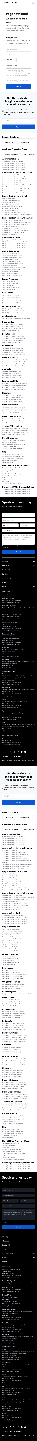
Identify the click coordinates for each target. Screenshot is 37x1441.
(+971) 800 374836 (16, 682)
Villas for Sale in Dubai (8, 198)
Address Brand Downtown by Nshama (13, 478)
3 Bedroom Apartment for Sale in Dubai (13, 167)
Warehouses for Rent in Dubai (11, 269)
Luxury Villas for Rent (8, 289)
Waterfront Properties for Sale (11, 234)
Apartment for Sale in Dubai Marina (12, 324)
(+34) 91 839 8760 (8, 703)
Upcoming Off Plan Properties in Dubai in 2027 (16, 491)
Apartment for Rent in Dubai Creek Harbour (15, 421)
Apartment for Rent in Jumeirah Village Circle (15, 430)
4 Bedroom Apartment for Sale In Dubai (13, 169)
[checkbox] (3, 110)
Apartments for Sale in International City (14, 387)
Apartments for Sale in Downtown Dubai (14, 177)
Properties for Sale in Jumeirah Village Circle (15, 224)
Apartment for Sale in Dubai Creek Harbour (15, 419)
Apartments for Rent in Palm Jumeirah (13, 338)
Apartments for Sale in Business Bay (13, 348)
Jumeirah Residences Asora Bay (11, 474)
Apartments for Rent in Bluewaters (12, 395)
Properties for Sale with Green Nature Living (15, 230)
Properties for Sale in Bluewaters (12, 401)
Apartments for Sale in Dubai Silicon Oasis (14, 183)
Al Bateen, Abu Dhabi (11, 154)
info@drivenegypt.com (10, 719)
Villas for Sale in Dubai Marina (10, 330)
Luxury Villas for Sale (8, 285)
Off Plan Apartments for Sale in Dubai (13, 309)
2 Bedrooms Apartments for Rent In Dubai (14, 244)
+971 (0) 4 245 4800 (9, 598)
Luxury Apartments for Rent (10, 287)
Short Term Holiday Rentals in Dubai (12, 275)
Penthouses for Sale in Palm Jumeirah (13, 303)
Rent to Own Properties (9, 442)
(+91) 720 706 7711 (9, 731)
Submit (18, 86)
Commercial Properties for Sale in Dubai (14, 212)
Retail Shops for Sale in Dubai (10, 208)
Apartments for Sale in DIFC (10, 175)
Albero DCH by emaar (8, 481)
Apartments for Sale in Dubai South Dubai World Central (16, 186)
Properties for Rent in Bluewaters (12, 399)
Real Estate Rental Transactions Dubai (13, 444)
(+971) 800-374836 (16, 600)
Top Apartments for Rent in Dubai (12, 255)
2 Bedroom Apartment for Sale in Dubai (13, 165)
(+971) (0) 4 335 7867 (9, 651)
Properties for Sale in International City (13, 389)
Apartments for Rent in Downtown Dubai (14, 360)
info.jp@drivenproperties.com (12, 744)
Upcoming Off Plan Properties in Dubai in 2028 (16, 493)
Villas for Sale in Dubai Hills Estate (12, 413)
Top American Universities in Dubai (12, 458)
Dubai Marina (9, 142)
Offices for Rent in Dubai (9, 265)
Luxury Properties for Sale (10, 281)
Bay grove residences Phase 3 (11, 468)
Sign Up (18, 127)
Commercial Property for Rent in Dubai (13, 267)
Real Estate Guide (7, 462)
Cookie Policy (31, 760)
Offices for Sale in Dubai (9, 202)
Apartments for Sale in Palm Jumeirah (13, 192)
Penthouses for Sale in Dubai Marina (13, 301)
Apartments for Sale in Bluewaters (12, 397)
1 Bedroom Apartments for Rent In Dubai (14, 242)
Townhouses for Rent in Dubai (11, 261)
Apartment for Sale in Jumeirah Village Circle (15, 428)
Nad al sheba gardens (8, 470)
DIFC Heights (6, 480)
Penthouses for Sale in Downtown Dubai (14, 299)
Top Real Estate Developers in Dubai (13, 448)
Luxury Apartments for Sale (10, 283)
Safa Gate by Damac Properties (11, 476)
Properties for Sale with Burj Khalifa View (14, 228)
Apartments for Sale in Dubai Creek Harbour (15, 179)
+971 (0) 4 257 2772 (9, 640)
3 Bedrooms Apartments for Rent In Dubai (14, 246)
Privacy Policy (17, 760)
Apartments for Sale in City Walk (11, 377)
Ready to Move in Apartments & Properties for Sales (17, 318)
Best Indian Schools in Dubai (10, 454)
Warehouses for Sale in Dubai (10, 210)
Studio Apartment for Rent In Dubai (12, 240)
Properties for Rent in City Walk (11, 257)
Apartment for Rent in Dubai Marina (12, 326)
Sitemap (24, 760)
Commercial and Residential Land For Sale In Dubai (17, 214)
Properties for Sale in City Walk (11, 373)
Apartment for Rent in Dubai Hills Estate (14, 409)
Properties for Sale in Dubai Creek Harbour (14, 422)
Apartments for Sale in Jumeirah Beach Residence (17, 189)
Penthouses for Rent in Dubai (11, 253)
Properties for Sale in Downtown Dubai (13, 366)
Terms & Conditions (7, 760)
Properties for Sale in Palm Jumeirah (12, 340)
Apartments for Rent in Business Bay (13, 350)
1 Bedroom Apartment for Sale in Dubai (13, 163)
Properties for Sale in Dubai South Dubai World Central (18, 222)
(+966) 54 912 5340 (9, 691)
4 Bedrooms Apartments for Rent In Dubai (14, 248)
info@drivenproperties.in (11, 735)
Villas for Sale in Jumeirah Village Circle (13, 434)
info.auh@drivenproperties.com (13, 667)
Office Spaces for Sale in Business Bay (13, 354)
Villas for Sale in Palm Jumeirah (11, 342)
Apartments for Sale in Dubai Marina (12, 181)
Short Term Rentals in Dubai (10, 273)
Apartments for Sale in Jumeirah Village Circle (15, 191)
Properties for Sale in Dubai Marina (12, 220)
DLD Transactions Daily (9, 446)
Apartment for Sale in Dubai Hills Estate (14, 407)
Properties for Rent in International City (14, 385)
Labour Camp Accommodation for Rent (13, 440)
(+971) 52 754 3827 (9, 740)
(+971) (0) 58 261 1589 (10, 680)
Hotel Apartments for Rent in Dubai (12, 263)
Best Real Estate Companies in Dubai (13, 456)
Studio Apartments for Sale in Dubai (12, 161)
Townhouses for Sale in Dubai (11, 200)
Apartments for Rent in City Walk (12, 375)
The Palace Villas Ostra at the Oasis (13, 483)
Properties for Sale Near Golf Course (13, 232)
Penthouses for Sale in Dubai (10, 204)
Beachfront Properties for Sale (11, 226)
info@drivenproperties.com (12, 602)
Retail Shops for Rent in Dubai (11, 271)
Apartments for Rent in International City (14, 383)
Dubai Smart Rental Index (9, 460)
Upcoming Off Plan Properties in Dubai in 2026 (16, 489)
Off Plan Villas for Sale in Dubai (11, 313)
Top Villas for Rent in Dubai (10, 259)
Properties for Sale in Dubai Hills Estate (13, 411)
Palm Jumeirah (24, 142)
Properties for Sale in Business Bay (12, 352)
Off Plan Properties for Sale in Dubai (13, 311)
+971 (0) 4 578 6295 (9, 612)
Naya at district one (8, 472)
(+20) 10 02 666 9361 (9, 715)
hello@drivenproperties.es (11, 707)
